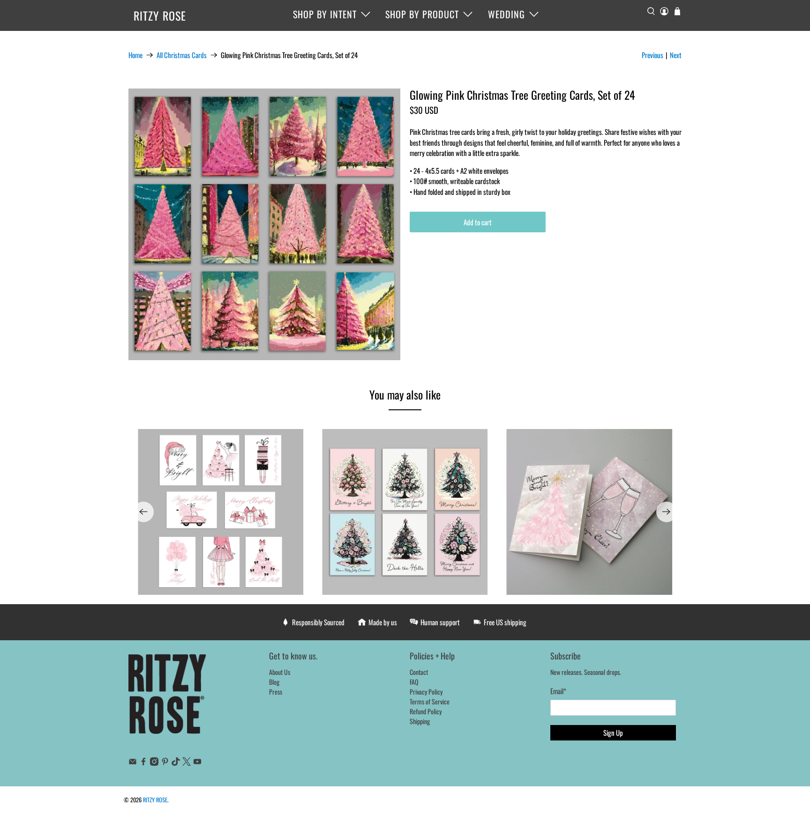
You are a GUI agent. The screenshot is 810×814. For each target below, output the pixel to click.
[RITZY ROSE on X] (186, 763)
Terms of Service (430, 701)
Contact (419, 672)
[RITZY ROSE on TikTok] (176, 763)
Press (275, 691)
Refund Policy (426, 711)
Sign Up (613, 732)
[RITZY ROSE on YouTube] (197, 763)
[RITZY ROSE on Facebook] (143, 763)
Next (676, 55)
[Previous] (143, 512)
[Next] (666, 512)
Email (558, 691)
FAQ (414, 682)
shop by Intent (325, 14)
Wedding (506, 14)
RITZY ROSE (160, 15)
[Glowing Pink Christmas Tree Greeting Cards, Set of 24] (264, 224)
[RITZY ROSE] (167, 699)
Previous (652, 55)
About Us (279, 672)
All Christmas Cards (182, 55)
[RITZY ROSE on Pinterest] (165, 763)
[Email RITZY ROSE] (132, 763)
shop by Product (422, 14)
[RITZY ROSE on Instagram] (154, 763)
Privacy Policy (426, 691)
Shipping (420, 721)
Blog (274, 682)
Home (135, 55)
